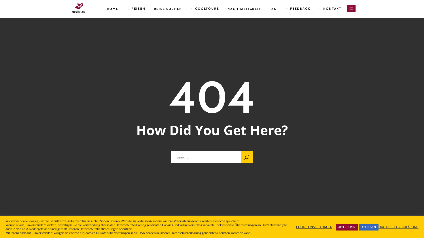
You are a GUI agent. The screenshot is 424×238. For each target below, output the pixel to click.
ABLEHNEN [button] (369, 227)
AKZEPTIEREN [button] (346, 227)
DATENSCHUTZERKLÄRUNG (398, 227)
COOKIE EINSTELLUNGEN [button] (314, 227)
